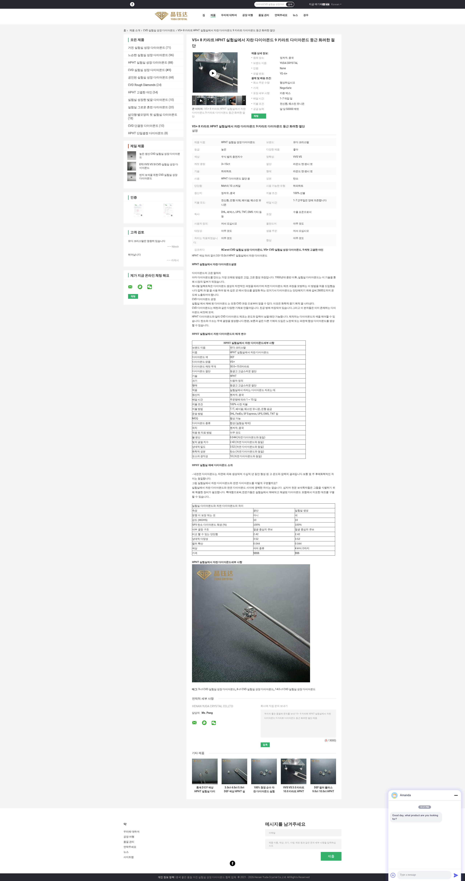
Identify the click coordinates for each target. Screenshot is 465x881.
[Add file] (393, 875)
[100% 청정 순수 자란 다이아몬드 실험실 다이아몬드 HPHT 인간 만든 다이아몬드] (264, 771)
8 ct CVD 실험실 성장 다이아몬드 (255, 689)
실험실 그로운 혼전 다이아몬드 (148, 107)
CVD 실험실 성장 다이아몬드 (159, 30)
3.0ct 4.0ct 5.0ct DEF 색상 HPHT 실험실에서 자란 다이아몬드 (234, 789)
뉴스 (295, 15)
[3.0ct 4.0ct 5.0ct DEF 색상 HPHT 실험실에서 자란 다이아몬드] (234, 771)
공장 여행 (247, 15)
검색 (290, 4)
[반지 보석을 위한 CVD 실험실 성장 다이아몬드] (132, 176)
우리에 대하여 (229, 15)
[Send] (456, 875)
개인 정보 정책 (166, 877)
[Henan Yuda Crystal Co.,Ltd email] (132, 286)
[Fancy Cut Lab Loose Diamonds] (213, 73)
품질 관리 (263, 15)
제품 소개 (135, 30)
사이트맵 (129, 857)
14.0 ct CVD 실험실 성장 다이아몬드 (295, 689)
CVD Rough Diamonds (142, 85)
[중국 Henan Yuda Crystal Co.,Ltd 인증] (138, 210)
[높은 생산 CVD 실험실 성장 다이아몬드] (132, 155)
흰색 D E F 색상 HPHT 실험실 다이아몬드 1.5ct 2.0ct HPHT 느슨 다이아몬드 (204, 789)
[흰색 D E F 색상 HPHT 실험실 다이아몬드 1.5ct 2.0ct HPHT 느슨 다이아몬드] (205, 771)
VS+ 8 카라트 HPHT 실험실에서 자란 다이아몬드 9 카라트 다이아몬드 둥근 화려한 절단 (219, 112)
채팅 (256, 116)
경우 (305, 15)
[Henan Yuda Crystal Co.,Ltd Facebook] (132, 4)
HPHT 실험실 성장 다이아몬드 (147, 62)
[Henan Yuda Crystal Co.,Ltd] (171, 16)
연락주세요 (281, 15)
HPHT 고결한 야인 (140, 92)
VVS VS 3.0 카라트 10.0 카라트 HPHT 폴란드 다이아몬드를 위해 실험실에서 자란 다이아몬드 (293, 789)
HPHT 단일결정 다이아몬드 (146, 133)
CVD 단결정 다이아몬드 (143, 125)
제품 (213, 15)
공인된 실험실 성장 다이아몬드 (148, 77)
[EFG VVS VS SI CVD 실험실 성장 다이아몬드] (132, 166)
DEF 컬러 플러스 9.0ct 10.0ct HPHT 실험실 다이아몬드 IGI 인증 (323, 789)
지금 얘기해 (315, 4)
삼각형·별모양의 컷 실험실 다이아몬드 (152, 114)
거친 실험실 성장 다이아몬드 (146, 47)
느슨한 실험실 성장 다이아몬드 (148, 55)
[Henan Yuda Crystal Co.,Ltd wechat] (151, 286)
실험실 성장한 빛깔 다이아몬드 (148, 100)
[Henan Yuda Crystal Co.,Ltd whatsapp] (142, 286)
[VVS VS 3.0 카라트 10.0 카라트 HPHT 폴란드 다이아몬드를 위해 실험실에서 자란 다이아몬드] (293, 771)
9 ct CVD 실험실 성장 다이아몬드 (216, 689)
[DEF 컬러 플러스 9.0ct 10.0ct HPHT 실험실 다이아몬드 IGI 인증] (323, 771)
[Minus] (456, 795)
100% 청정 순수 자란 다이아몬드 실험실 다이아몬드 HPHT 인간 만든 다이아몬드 (264, 789)
